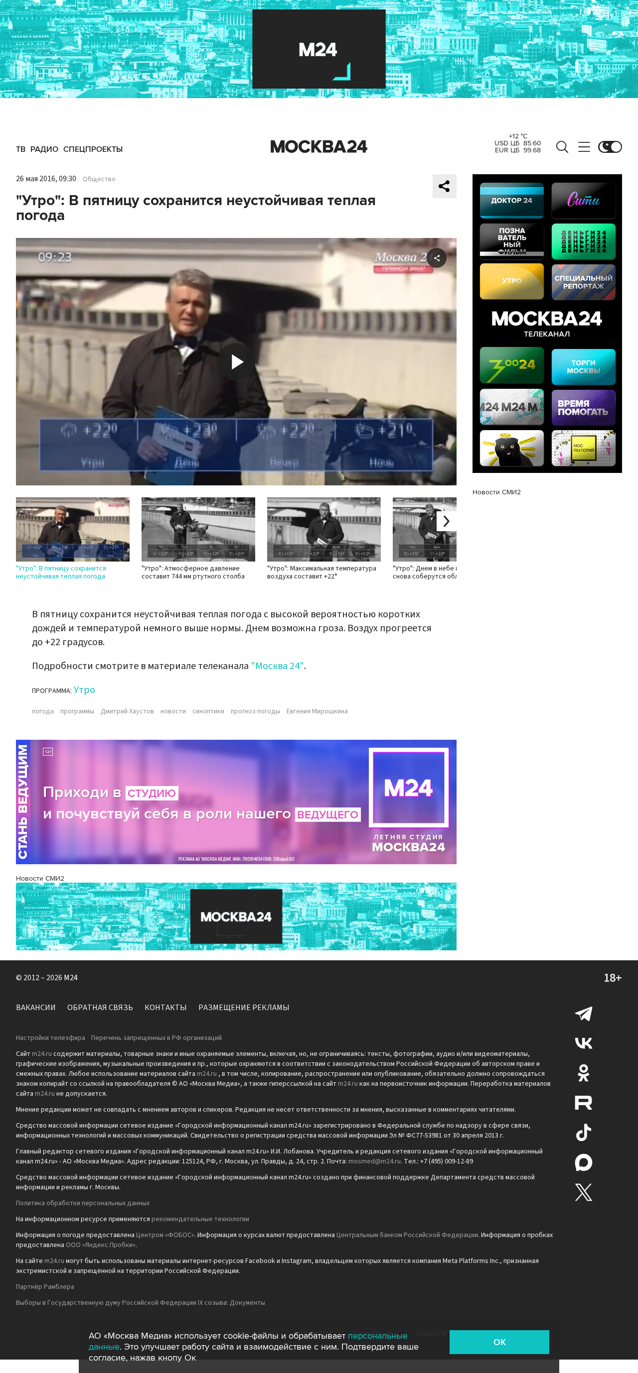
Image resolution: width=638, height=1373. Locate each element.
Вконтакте (584, 1043)
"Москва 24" (277, 666)
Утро (84, 690)
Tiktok (584, 1133)
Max (584, 1162)
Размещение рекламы (244, 1007)
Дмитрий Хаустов (127, 711)
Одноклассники (584, 1073)
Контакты (166, 1007)
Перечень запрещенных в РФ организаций (156, 1038)
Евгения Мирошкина (317, 711)
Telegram (584, 1013)
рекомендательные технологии (200, 1219)
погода (43, 711)
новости (173, 711)
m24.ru (42, 1054)
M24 (71, 977)
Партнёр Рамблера (45, 1287)
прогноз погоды (255, 711)
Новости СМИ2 (40, 878)
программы (77, 711)
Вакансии (36, 1007)
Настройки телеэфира (50, 1038)
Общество (99, 179)
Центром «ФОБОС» (165, 1235)
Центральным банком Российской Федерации (407, 1235)
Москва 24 (319, 146)
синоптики (208, 711)
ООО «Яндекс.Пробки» (101, 1245)
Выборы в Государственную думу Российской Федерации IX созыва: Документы (140, 1303)
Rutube (584, 1103)
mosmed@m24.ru (374, 1161)
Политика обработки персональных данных (83, 1203)
